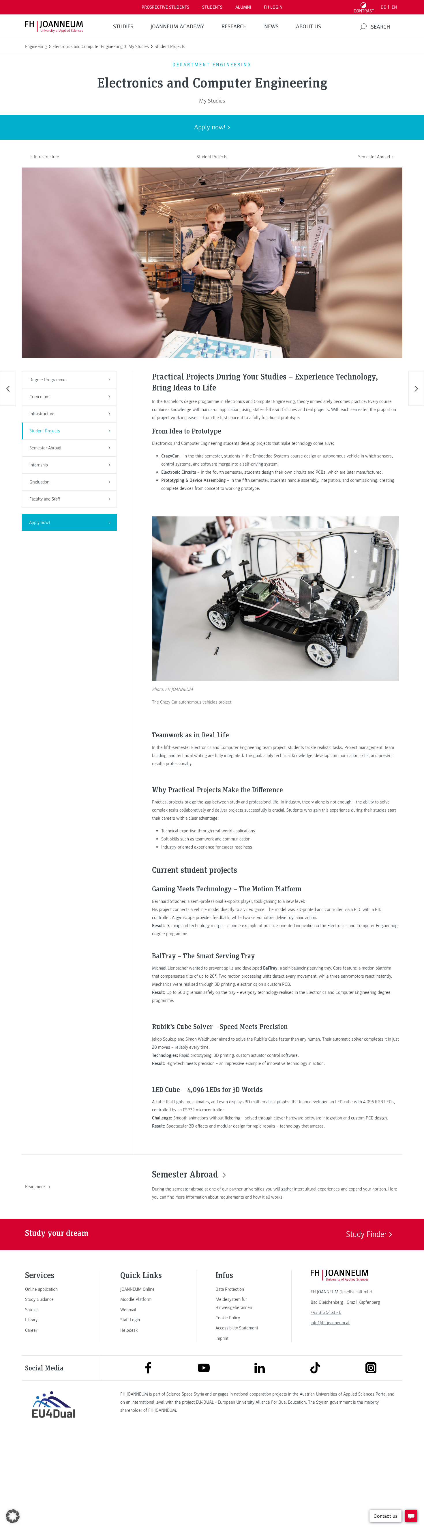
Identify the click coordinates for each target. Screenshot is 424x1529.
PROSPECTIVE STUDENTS (165, 7)
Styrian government (334, 1402)
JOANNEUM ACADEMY (177, 26)
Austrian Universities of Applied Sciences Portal (343, 1394)
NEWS (271, 26)
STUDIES (123, 26)
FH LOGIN (273, 7)
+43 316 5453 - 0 (326, 1312)
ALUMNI (243, 7)
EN (394, 7)
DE (383, 7)
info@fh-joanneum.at (330, 1323)
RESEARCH (234, 26)
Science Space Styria (185, 1394)
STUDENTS (212, 7)
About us (308, 26)
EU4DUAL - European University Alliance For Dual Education (251, 1402)
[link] (53, 1289)
